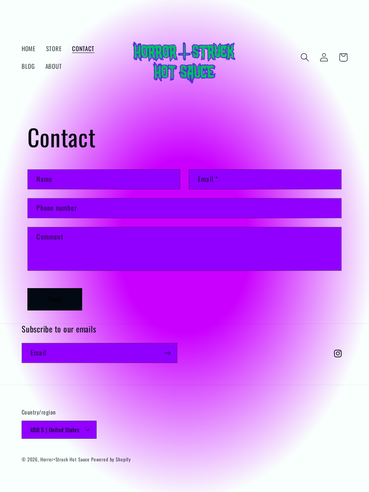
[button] (305, 57)
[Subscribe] (167, 353)
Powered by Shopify (111, 459)
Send (55, 299)
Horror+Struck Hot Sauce (65, 459)
